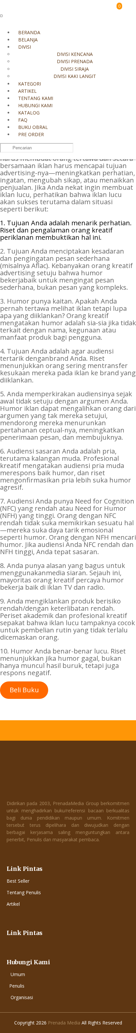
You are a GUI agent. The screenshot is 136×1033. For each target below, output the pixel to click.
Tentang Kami (35, 98)
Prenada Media (64, 1023)
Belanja (28, 40)
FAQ (22, 120)
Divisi (24, 47)
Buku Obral (33, 127)
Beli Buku (24, 689)
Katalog (29, 113)
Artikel (27, 91)
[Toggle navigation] (1, 15)
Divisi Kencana (75, 54)
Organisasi (22, 997)
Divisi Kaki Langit (74, 76)
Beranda (29, 32)
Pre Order (31, 134)
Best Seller (18, 881)
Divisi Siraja (74, 69)
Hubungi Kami (35, 105)
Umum (18, 974)
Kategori (29, 84)
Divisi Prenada (75, 61)
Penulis (16, 986)
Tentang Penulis (24, 892)
